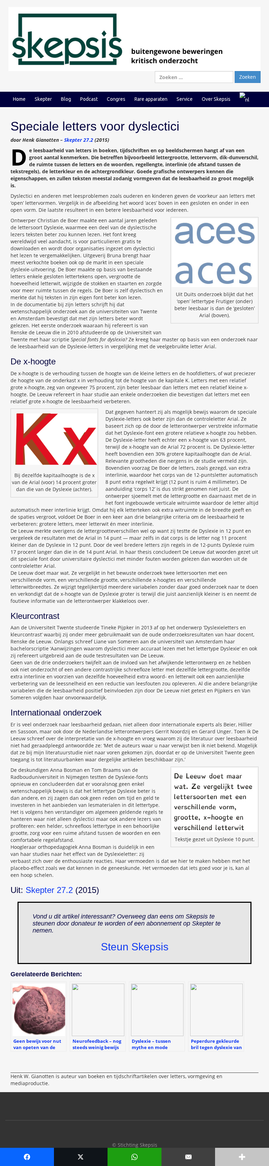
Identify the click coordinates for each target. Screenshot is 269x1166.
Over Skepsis (216, 99)
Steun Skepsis (134, 946)
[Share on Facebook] (27, 1157)
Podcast (89, 99)
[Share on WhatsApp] (134, 1157)
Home (19, 99)
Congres (116, 99)
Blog (66, 99)
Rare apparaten (150, 99)
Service (185, 99)
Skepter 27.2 (78, 140)
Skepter (43, 99)
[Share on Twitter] (81, 1157)
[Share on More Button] (242, 1157)
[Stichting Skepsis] (134, 38)
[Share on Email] (188, 1157)
